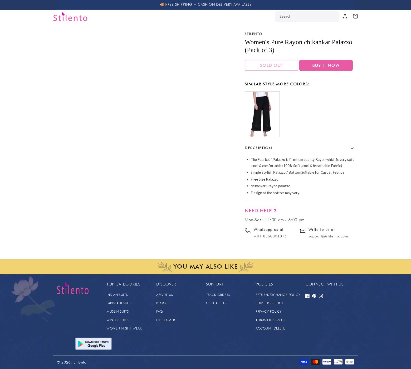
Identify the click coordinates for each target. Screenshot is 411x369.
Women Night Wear (124, 328)
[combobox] (307, 16)
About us (164, 295)
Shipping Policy (270, 303)
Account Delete (270, 328)
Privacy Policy (269, 311)
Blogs (161, 303)
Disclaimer (165, 320)
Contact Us (216, 303)
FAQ (159, 311)
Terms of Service (271, 320)
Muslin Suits (118, 311)
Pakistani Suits (119, 303)
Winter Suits (117, 320)
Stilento (80, 362)
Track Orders (218, 295)
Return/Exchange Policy (278, 295)
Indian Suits (117, 295)
